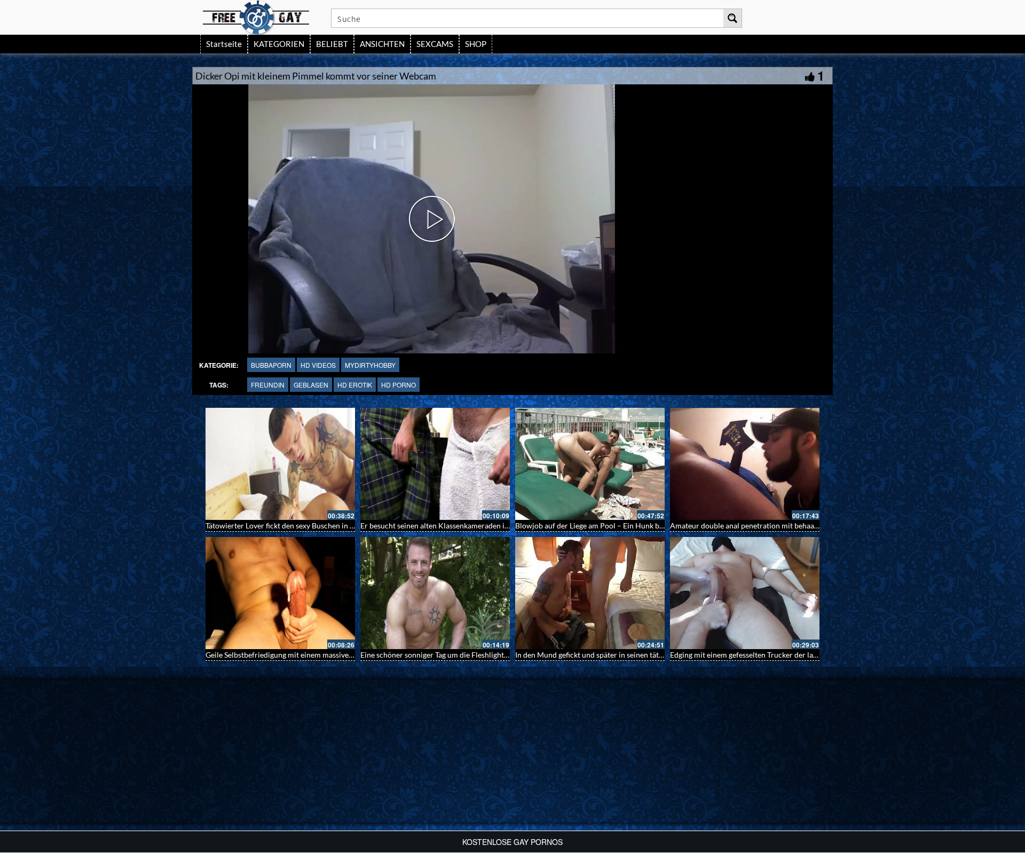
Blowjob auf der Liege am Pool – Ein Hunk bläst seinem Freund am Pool (633, 525)
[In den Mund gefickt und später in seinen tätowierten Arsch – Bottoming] (590, 593)
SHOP (475, 44)
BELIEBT (332, 44)
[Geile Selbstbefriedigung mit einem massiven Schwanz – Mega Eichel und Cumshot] (280, 593)
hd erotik (354, 384)
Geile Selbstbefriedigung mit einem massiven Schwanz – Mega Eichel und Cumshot (341, 654)
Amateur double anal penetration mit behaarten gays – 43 (765, 525)
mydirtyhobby (370, 364)
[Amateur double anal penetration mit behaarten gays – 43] (744, 464)
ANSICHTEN (382, 44)
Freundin (268, 384)
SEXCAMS (434, 44)
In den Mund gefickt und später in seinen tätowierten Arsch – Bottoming (634, 654)
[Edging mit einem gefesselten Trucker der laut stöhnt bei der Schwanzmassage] (744, 593)
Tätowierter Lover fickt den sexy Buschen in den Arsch (294, 525)
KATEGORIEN (279, 44)
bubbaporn (271, 364)
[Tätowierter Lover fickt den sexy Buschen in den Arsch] (280, 464)
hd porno (398, 384)
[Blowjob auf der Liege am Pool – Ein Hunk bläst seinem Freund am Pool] (590, 464)
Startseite (224, 44)
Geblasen (311, 384)
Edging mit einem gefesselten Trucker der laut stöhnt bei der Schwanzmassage (798, 654)
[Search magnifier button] (732, 18)
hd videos (318, 364)
